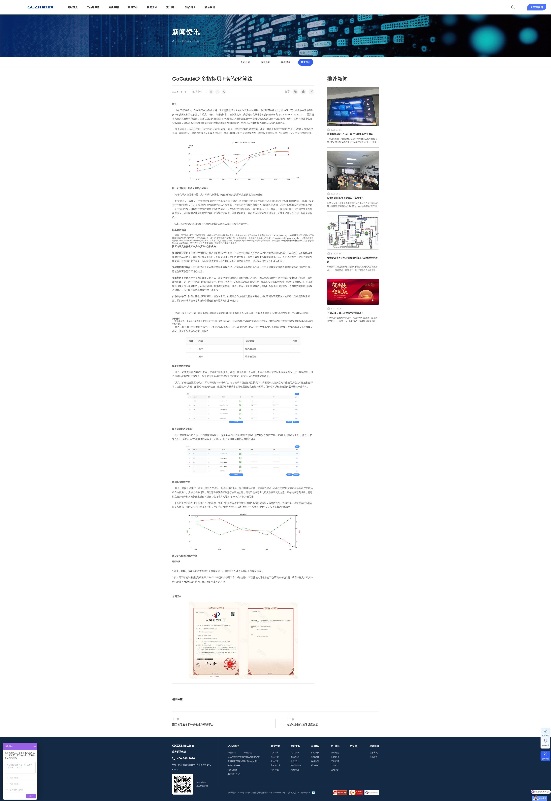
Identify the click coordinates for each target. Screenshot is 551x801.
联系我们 (545, 736)
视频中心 (335, 770)
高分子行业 (276, 765)
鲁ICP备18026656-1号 (275, 792)
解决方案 (275, 746)
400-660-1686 (186, 758)
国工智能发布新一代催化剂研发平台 (193, 724)
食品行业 (275, 761)
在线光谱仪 (233, 770)
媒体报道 (285, 62)
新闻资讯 (185, 41)
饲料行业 (275, 770)
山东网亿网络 (304, 792)
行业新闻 (265, 62)
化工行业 (275, 752)
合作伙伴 (335, 765)
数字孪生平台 (234, 774)
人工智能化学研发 (236, 757)
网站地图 (232, 792)
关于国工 (335, 746)
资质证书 (335, 761)
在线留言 (374, 757)
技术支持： (293, 792)
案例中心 (295, 746)
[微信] (295, 92)
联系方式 (374, 752)
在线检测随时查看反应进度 (302, 724)
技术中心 (195, 41)
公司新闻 (245, 62)
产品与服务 (234, 746)
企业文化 (335, 757)
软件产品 (232, 752)
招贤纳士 (354, 746)
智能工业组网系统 (252, 757)
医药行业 (275, 757)
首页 (177, 41)
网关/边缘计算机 (251, 761)
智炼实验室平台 (235, 765)
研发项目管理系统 (236, 761)
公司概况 (335, 752)
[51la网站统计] (313, 792)
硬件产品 (248, 752)
